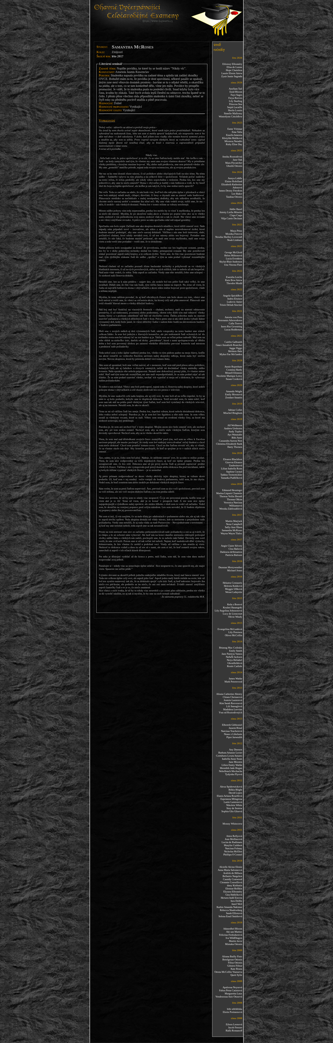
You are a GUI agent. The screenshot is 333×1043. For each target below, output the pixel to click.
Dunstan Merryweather (230, 567)
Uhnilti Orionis (234, 165)
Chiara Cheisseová (232, 697)
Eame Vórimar (234, 128)
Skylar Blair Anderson (230, 261)
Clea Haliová (235, 548)
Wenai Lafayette (233, 592)
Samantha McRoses (232, 530)
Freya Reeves (235, 98)
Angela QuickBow (232, 295)
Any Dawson (235, 749)
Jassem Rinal (235, 727)
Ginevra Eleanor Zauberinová (233, 464)
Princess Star (235, 104)
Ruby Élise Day (234, 144)
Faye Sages (236, 94)
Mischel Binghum (232, 412)
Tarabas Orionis (234, 196)
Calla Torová (235, 323)
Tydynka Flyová (233, 774)
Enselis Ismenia (234, 135)
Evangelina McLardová (230, 629)
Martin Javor (235, 941)
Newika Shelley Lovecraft (228, 236)
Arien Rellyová (234, 836)
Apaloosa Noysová (232, 987)
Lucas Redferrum (233, 329)
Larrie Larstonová (233, 802)
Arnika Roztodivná (232, 156)
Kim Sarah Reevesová (230, 703)
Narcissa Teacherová (231, 731)
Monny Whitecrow (232, 823)
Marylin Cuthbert (233, 845)
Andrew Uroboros (233, 428)
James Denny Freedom (230, 190)
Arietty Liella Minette (230, 212)
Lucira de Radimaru (232, 842)
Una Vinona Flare (233, 264)
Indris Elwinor (234, 298)
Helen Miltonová (233, 255)
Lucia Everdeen (234, 258)
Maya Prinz (236, 230)
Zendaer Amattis (233, 397)
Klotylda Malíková (232, 138)
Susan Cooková (234, 379)
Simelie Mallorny (233, 113)
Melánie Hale (235, 351)
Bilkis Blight (235, 789)
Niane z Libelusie (233, 734)
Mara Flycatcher (233, 162)
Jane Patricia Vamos (232, 653)
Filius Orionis (235, 962)
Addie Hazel (235, 209)
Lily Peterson (235, 632)
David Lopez (235, 792)
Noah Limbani (234, 240)
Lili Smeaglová (234, 706)
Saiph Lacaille (234, 107)
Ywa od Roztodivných (230, 712)
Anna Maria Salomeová (230, 870)
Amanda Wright (234, 391)
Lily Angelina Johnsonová (228, 610)
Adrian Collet (235, 409)
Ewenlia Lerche (234, 277)
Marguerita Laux (233, 993)
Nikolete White (234, 805)
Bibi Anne (237, 437)
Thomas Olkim (234, 499)
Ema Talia (237, 131)
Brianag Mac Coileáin (230, 647)
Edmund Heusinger (232, 490)
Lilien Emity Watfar (232, 765)
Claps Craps (236, 215)
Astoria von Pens (233, 317)
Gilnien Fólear (234, 965)
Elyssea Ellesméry (232, 891)
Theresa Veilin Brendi (230, 496)
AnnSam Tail (235, 88)
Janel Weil (236, 903)
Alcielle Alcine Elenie (230, 866)
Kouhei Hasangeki (232, 607)
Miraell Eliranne (233, 372)
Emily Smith (235, 650)
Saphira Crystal (234, 471)
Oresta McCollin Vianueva (228, 971)
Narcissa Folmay (233, 848)
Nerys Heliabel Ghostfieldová (234, 662)
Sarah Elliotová (234, 913)
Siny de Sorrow (234, 808)
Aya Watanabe (234, 434)
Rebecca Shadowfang (231, 910)
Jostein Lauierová (233, 700)
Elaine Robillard (233, 181)
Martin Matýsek (233, 521)
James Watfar (235, 678)
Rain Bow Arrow (233, 280)
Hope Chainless (234, 70)
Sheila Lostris (235, 110)
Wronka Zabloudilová (230, 508)
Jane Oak (237, 159)
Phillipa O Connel (232, 854)
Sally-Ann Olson (233, 527)
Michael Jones (234, 570)
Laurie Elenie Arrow (231, 73)
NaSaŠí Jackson (234, 656)
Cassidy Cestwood (232, 879)
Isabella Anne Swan (232, 758)
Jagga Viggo (235, 348)
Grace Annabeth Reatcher (229, 345)
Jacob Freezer (235, 1027)
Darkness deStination (231, 551)
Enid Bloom (236, 91)
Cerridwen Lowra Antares (229, 755)
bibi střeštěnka (234, 1008)
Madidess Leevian (232, 709)
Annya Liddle (235, 178)
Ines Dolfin (236, 900)
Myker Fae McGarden (230, 354)
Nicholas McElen (233, 851)
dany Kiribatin (234, 885)
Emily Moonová (233, 394)
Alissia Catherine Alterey (229, 694)
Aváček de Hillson (232, 873)
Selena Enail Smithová (230, 916)
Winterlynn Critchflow (230, 116)
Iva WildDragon (234, 937)
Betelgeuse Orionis (232, 959)
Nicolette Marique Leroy (229, 375)
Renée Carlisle (234, 666)
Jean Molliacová (233, 839)
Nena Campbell (234, 524)
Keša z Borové (234, 604)
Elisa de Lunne (234, 67)
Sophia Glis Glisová (231, 811)
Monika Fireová (233, 233)
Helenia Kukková (233, 585)
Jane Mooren (235, 761)
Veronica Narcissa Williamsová (233, 504)
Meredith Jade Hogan (231, 768)
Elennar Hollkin (233, 888)
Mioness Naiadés (233, 141)
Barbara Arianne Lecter (230, 752)
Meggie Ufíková (233, 589)
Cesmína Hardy (234, 369)
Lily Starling (235, 101)
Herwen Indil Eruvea (231, 897)
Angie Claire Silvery (231, 545)
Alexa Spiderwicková (231, 786)
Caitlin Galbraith (233, 341)
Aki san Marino (234, 931)
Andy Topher (235, 431)
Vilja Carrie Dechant (231, 218)
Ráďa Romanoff (234, 1030)
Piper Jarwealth (234, 737)
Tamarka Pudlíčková (231, 477)
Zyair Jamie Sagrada (231, 76)
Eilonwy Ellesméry (232, 64)
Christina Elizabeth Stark (229, 443)
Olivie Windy (235, 616)
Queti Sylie (236, 975)
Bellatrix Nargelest (232, 876)
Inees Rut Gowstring (231, 326)
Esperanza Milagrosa (231, 798)
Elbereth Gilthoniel (232, 724)
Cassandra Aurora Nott (230, 440)
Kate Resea (236, 968)
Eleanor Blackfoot (232, 459)
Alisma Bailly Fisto (232, 956)
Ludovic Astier (234, 301)
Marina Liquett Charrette (229, 493)
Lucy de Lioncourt (232, 613)
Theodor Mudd (234, 283)
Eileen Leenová (234, 1024)
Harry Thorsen (234, 446)
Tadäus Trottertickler (231, 474)
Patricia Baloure (233, 555)
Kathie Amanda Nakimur (229, 907)
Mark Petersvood (233, 681)
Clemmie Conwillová (231, 882)
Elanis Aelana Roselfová (229, 795)
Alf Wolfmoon (234, 425)
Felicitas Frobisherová (230, 934)
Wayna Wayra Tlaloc (231, 533)
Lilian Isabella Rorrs (231, 468)
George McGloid (233, 252)
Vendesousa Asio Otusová (228, 996)
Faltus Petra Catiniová (230, 990)
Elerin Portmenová (232, 1012)
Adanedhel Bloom (232, 928)
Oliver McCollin (233, 635)
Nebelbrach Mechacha (230, 771)
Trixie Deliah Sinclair (231, 304)
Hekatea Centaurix (232, 582)
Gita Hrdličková (233, 894)
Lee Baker (237, 193)
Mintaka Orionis (233, 944)
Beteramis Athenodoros (230, 320)
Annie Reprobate (233, 366)
